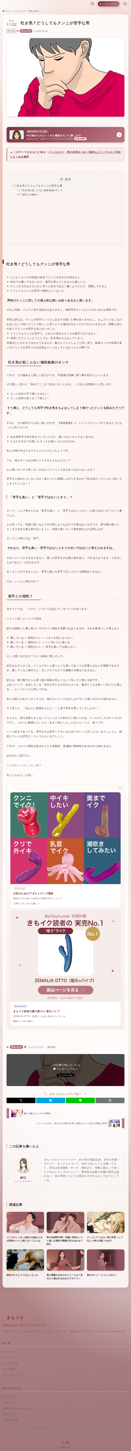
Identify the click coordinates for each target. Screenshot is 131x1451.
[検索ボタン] (92, 4)
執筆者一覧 (8, 1402)
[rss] (67, 1442)
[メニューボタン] (125, 4)
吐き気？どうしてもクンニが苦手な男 (39, 185)
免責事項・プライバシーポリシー (19, 1408)
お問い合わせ (9, 1414)
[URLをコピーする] (110, 1100)
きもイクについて (11, 1397)
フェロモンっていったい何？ (24, 765)
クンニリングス (36, 1047)
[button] (21, 1100)
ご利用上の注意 (10, 1420)
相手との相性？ (31, 194)
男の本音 (51, 1047)
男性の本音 (26, 31)
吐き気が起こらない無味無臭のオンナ (43, 190)
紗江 (23, 1177)
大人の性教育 (9, 1369)
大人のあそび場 (10, 1363)
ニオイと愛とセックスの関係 (24, 618)
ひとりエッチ (9, 1351)
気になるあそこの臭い (20, 775)
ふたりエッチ (9, 1357)
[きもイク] (44, 4)
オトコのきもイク (11, 1375)
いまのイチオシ (110, 4)
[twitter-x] (63, 1442)
